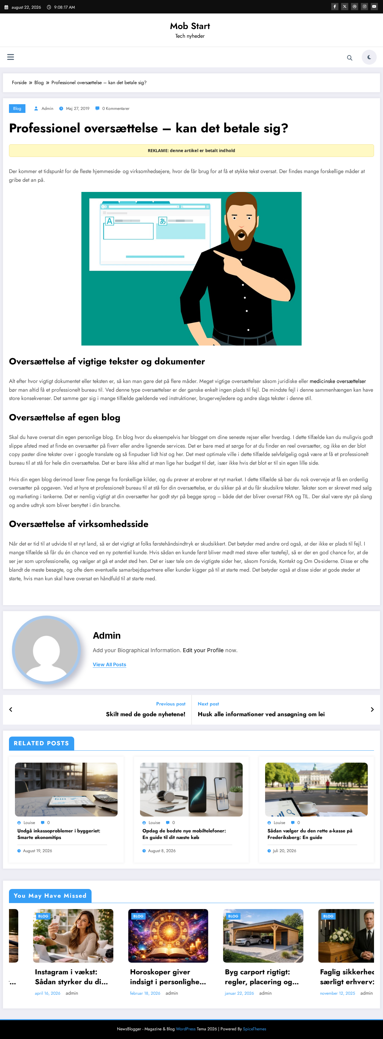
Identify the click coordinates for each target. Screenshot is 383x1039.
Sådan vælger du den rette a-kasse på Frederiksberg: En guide (310, 834)
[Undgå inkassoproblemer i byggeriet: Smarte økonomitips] (66, 789)
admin (47, 108)
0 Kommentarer (116, 108)
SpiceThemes (254, 1029)
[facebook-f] (334, 6)
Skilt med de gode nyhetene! (146, 714)
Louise (29, 823)
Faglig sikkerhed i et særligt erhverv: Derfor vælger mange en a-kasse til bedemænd (295, 977)
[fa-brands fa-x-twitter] (344, 6)
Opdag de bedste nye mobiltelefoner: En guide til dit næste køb (184, 834)
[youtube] (374, 6)
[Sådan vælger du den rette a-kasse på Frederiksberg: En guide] (316, 789)
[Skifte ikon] (10, 57)
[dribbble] (354, 6)
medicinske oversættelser (338, 381)
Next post (208, 704)
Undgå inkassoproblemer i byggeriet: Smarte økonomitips (58, 834)
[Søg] (349, 58)
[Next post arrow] (372, 710)
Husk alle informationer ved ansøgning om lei (261, 714)
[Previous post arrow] (11, 710)
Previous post (171, 704)
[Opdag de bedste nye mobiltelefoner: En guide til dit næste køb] (191, 789)
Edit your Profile (203, 650)
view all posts (109, 664)
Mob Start (190, 25)
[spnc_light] (369, 57)
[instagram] (364, 6)
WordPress (186, 1029)
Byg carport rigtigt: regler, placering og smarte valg (197, 977)
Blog (17, 108)
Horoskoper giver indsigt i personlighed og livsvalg (105, 977)
